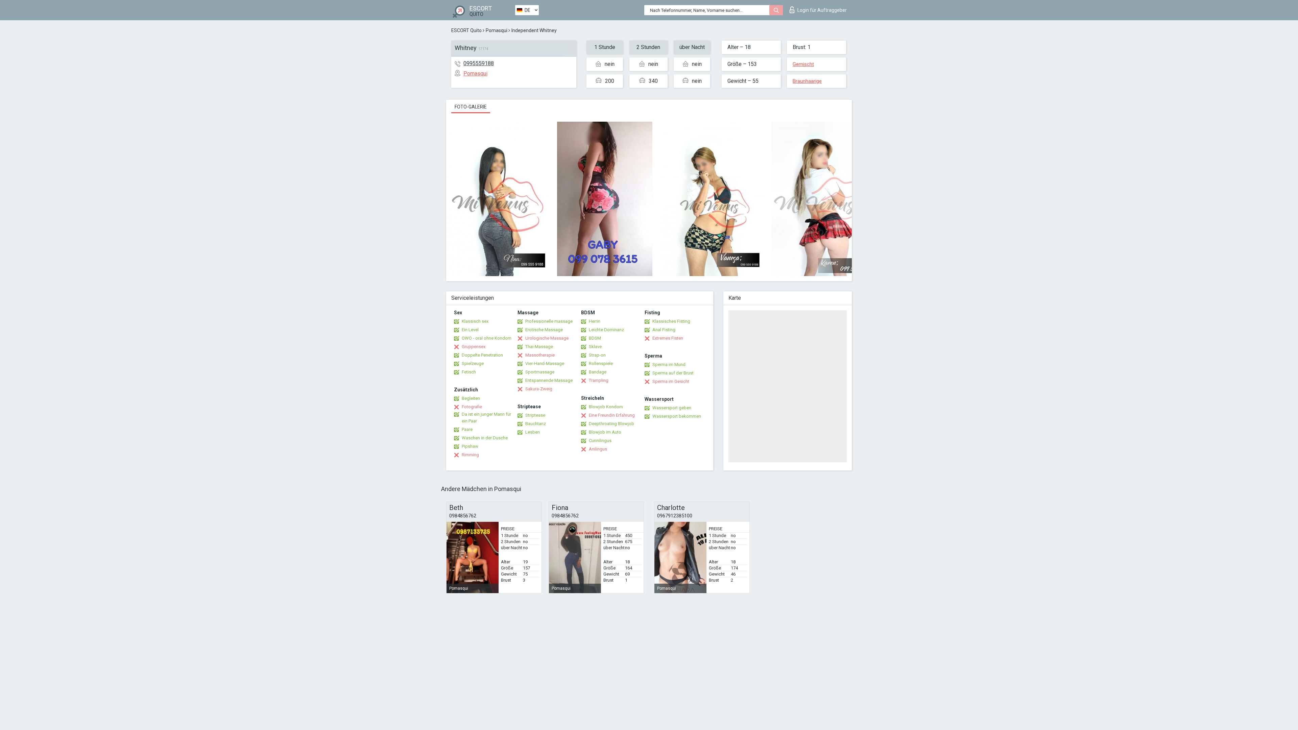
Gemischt (803, 64)
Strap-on (597, 355)
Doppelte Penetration (482, 355)
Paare (467, 429)
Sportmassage (539, 371)
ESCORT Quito (466, 30)
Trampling (598, 380)
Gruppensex (473, 346)
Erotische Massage (544, 329)
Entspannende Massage (549, 380)
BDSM (595, 338)
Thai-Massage (539, 346)
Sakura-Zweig (538, 388)
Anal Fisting (663, 329)
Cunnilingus (600, 440)
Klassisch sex (475, 321)
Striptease (535, 415)
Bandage (597, 371)
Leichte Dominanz (606, 329)
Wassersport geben (671, 407)
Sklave (595, 346)
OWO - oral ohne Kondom (486, 338)
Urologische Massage (547, 338)
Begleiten (471, 398)
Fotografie (472, 406)
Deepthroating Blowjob (611, 423)
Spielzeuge (473, 363)
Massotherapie (540, 355)
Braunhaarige (807, 81)
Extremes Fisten (667, 338)
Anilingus (598, 449)
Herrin (594, 321)
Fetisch (469, 371)
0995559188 (478, 63)
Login (822, 10)
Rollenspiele (601, 363)
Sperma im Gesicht (670, 381)
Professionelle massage (549, 321)
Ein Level (470, 329)
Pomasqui (496, 30)
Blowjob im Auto (605, 432)
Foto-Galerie (471, 107)
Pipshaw (470, 446)
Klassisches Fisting (671, 321)
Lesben (532, 432)
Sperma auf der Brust (673, 372)
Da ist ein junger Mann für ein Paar (486, 417)
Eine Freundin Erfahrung (612, 415)
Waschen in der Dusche (485, 437)
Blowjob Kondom (606, 406)
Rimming (470, 454)
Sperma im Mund (669, 364)
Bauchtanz (535, 423)
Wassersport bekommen (676, 416)
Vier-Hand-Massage (544, 363)
